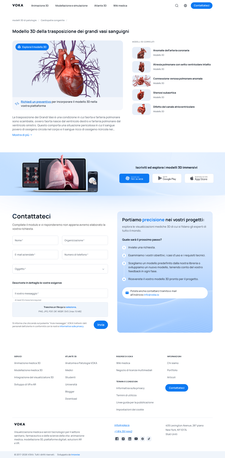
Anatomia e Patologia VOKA (81, 363)
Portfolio (172, 370)
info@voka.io (151, 294)
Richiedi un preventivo (36, 101)
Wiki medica (123, 363)
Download (71, 398)
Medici (69, 370)
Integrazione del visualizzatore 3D (34, 377)
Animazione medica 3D (27, 363)
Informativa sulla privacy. (72, 326)
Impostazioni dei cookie (130, 409)
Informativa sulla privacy (130, 388)
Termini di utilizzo (126, 395)
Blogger (69, 391)
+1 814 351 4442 (123, 431)
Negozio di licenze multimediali (134, 370)
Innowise (75, 454)
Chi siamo (173, 363)
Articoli (171, 377)
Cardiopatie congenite (52, 20)
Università (71, 384)
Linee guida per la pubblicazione (135, 402)
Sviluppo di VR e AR (25, 384)
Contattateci (176, 388)
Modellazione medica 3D (28, 370)
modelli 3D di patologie (24, 20)
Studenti (70, 377)
